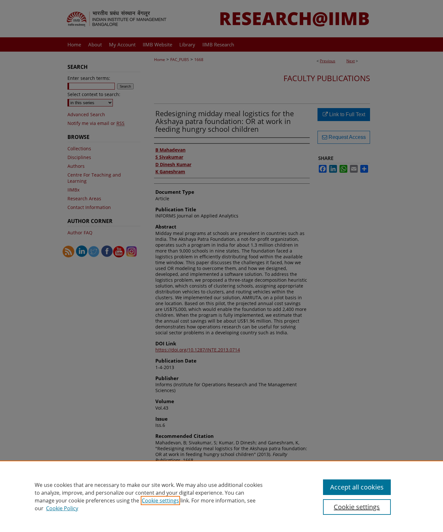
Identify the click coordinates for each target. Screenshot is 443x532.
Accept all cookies (357, 487)
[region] (221, 496)
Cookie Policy (62, 508)
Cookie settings (160, 500)
